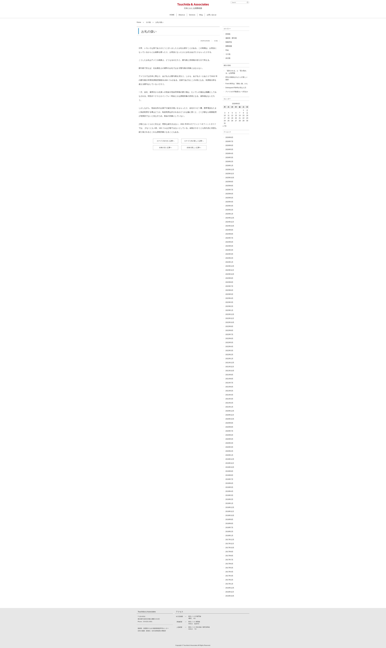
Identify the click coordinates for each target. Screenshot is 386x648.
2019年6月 (229, 483)
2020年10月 (229, 419)
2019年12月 (229, 459)
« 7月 (224, 126)
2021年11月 (229, 366)
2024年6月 (229, 242)
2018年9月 (229, 519)
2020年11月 (229, 415)
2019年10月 (229, 467)
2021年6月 (229, 387)
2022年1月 (229, 358)
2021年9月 (229, 375)
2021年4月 (229, 395)
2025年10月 (229, 177)
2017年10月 (229, 547)
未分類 (227, 58)
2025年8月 (229, 186)
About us (182, 15)
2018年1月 (229, 535)
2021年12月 (229, 362)
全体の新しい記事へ (194, 147)
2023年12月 (229, 266)
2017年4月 (229, 572)
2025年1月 (229, 214)
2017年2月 (229, 580)
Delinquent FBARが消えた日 (235, 87)
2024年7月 (229, 238)
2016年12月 (229, 588)
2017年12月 (229, 539)
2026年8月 (229, 137)
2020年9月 (229, 423)
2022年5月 (229, 342)
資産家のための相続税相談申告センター (156, 628)
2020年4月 (229, 443)
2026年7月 (229, 141)
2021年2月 (229, 403)
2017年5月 (229, 568)
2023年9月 (229, 278)
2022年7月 (229, 334)
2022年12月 (229, 314)
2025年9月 (229, 181)
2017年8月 (229, 556)
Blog (201, 15)
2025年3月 (229, 206)
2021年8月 (229, 379)
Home (139, 22)
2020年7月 (229, 431)
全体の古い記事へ (165, 147)
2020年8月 (229, 427)
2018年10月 (229, 515)
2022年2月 (229, 354)
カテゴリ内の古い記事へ (165, 141)
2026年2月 (229, 161)
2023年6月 (229, 290)
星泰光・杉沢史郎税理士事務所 (156, 631)
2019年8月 (229, 475)
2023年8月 (229, 282)
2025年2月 (229, 210)
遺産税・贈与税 (231, 38)
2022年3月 (229, 350)
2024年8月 (229, 234)
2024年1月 (229, 262)
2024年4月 (229, 250)
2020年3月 (229, 447)
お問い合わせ (211, 15)
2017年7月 (229, 560)
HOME (172, 15)
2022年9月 (229, 326)
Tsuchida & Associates (190, 645)
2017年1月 (229, 584)
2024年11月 (229, 222)
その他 (148, 22)
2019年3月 (229, 495)
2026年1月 (229, 165)
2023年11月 (229, 270)
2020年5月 (229, 439)
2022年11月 (229, 318)
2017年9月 (229, 551)
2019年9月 (229, 471)
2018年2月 (229, 531)
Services (192, 15)
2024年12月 (229, 218)
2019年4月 (229, 491)
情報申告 (228, 42)
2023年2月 (229, 306)
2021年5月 (229, 391)
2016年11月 (229, 592)
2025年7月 (229, 190)
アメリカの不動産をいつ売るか (236, 91)
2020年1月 (229, 455)
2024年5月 (229, 246)
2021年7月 (229, 383)
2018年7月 (229, 527)
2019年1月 (229, 503)
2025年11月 (229, 173)
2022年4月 (229, 346)
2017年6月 (229, 564)
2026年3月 (229, 157)
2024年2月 (229, 258)
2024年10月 (229, 226)
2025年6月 (229, 194)
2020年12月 (229, 411)
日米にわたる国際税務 (193, 6)
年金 (227, 50)
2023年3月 (229, 302)
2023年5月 (229, 294)
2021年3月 (229, 399)
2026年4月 (229, 153)
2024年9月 (229, 230)
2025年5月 (229, 198)
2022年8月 (229, 330)
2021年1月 (229, 407)
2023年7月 (229, 286)
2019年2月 (229, 499)
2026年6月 (229, 145)
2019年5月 (229, 487)
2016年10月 (229, 596)
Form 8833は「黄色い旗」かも (236, 83)
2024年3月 (229, 254)
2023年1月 (229, 310)
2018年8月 (229, 523)
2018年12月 (229, 507)
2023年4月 (229, 298)
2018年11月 (229, 511)
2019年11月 (229, 463)
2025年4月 (229, 202)
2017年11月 (229, 543)
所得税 (227, 34)
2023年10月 (229, 274)
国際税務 (228, 46)
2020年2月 (229, 451)
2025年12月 (229, 169)
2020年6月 (229, 435)
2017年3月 (229, 576)
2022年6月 (229, 338)
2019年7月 (229, 479)
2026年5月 (229, 149)
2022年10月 (229, 322)
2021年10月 (229, 371)
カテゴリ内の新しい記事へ (194, 141)
